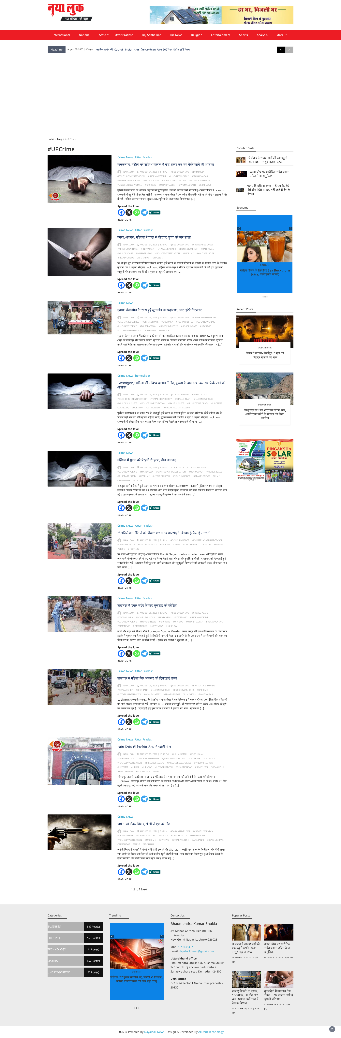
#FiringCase (143, 835)
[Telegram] (144, 212)
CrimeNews (205, 184)
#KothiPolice (160, 835)
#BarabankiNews (180, 831)
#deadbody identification (132, 399)
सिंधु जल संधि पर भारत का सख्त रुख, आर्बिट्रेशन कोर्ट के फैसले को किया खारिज (265, 414)
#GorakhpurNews (149, 758)
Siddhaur (148, 844)
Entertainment (220, 35)
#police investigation (152, 403)
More (280, 35)
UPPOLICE (158, 257)
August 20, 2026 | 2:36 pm (154, 612)
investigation (125, 771)
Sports (243, 35)
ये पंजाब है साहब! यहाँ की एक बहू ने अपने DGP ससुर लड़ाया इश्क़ (267, 160)
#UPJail (135, 767)
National (84, 35)
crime (216, 476)
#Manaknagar (200, 176)
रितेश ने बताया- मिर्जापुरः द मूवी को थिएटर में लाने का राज (265, 355)
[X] (129, 212)
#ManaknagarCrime (129, 180)
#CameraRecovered (128, 321)
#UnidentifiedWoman (129, 184)
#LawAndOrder (167, 249)
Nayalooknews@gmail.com (196, 951)
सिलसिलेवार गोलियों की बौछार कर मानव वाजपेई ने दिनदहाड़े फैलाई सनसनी (163, 533)
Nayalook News (154, 1032)
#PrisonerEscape (154, 762)
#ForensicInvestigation (131, 176)
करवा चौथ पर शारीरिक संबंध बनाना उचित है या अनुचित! (269, 174)
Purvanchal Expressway (176, 407)
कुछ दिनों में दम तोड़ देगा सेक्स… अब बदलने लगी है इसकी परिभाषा (278, 995)
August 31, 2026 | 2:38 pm (154, 244)
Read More (124, 219)
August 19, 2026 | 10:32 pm (154, 754)
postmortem (153, 407)
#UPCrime (150, 184)
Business (130, 971)
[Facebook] (121, 212)
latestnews (156, 626)
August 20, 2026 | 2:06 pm (154, 685)
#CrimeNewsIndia (127, 249)
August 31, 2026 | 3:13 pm (154, 171)
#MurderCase (151, 180)
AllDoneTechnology (211, 1032)
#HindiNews (164, 617)
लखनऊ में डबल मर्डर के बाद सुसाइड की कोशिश (147, 605)
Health (260, 264)
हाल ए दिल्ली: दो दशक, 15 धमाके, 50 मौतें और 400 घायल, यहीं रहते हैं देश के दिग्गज (268, 189)
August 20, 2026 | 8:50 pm (154, 467)
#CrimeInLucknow (202, 244)
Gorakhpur (217, 767)
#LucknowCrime (157, 176)
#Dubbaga (167, 321)
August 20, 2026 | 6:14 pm (154, 540)
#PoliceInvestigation (174, 180)
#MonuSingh (196, 471)
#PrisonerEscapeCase (179, 762)
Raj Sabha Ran (151, 35)
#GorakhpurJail (126, 758)
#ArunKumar (179, 754)
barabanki (198, 840)
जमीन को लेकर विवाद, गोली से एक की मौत (143, 824)
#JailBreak (194, 758)
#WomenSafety (152, 694)
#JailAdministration (173, 758)
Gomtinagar (190, 544)
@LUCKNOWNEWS (179, 171)
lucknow (137, 407)
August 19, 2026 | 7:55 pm (154, 831)
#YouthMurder (205, 253)
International (61, 35)
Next (144, 889)
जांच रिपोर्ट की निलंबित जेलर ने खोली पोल (144, 746)
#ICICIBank (180, 617)
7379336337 (185, 947)
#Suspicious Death (197, 403)
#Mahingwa (146, 471)
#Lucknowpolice (179, 176)
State (102, 35)
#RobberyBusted (168, 326)
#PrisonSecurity (203, 762)
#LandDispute (179, 835)
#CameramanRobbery (204, 317)
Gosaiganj (123, 407)
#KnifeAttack (148, 249)
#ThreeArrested (126, 476)
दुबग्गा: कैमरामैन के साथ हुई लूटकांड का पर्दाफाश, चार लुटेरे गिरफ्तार (159, 310)
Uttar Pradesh (124, 35)
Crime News (125, 157)
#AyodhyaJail (197, 754)
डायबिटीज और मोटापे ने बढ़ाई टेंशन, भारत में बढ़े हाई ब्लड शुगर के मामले (265, 272)
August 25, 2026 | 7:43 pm (154, 317)
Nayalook (128, 171)
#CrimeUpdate (150, 321)
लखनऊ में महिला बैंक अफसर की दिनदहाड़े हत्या (147, 678)
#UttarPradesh (167, 184)
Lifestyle (268, 264)
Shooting (133, 549)
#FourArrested (184, 321)
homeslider (142, 375)
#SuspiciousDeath (199, 180)
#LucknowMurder (183, 690)
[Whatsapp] (136, 212)
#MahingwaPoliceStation (171, 471)
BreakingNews (125, 257)
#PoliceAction (148, 326)
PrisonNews (143, 771)
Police (121, 549)
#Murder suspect (127, 403)
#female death (183, 399)
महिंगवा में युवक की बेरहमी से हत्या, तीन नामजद (146, 460)
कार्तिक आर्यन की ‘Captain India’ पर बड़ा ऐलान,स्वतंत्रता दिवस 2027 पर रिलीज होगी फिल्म (143, 49)
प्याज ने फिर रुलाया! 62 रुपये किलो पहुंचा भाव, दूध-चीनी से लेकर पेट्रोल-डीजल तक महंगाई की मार (137, 981)
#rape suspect (176, 403)
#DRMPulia (198, 171)
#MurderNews (144, 253)
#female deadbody (161, 399)
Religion (196, 35)
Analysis (262, 35)
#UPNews (178, 621)
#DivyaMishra (125, 617)
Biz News (176, 35)
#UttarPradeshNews (129, 330)
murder (137, 480)
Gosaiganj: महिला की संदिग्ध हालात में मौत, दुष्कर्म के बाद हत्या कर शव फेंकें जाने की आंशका (171, 385)
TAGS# (156, 771)
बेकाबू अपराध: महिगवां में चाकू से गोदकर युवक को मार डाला (154, 237)
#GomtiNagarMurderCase (207, 540)
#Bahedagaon (200, 394)
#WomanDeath (187, 184)
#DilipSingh (177, 467)
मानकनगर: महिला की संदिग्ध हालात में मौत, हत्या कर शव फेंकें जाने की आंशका (165, 164)
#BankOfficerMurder (204, 685)
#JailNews (209, 758)
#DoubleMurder (179, 540)
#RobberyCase (189, 326)
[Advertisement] (170, 94)
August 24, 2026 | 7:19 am (154, 394)
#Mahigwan (207, 249)
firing (136, 844)
